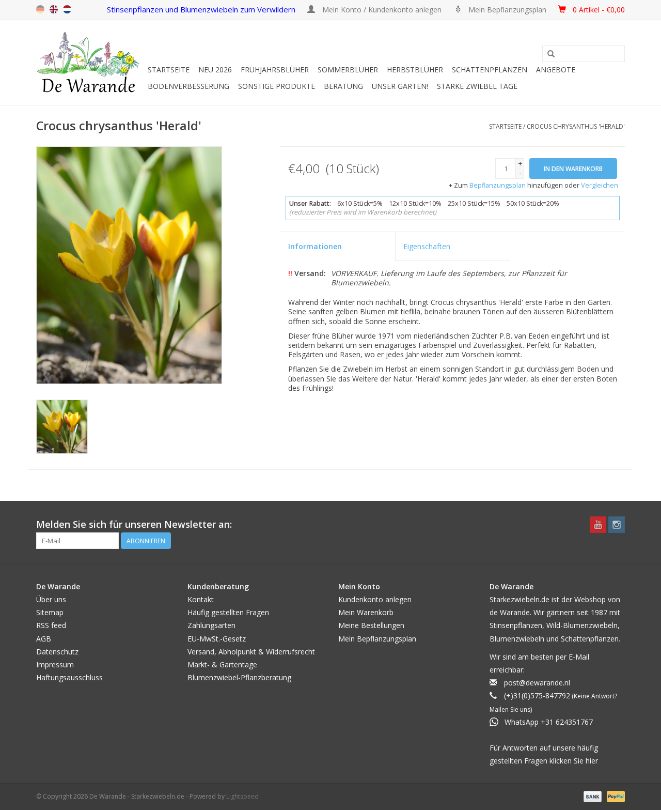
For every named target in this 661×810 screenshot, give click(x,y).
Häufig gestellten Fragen (228, 612)
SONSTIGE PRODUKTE (276, 86)
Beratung (343, 86)
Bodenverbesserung (188, 86)
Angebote (555, 69)
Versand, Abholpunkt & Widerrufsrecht (251, 651)
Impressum (55, 664)
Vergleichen (599, 185)
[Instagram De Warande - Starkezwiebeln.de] (616, 524)
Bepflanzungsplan (497, 185)
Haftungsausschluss (69, 677)
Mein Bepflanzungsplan (377, 639)
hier (592, 761)
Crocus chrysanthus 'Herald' (576, 126)
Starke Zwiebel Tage (477, 86)
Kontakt (200, 599)
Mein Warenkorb (366, 612)
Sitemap (50, 612)
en (54, 9)
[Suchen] (551, 54)
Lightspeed (242, 796)
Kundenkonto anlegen (375, 599)
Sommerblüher (348, 69)
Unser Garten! (400, 86)
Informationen (315, 246)
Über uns (51, 599)
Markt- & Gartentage (222, 664)
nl (67, 9)
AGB (43, 639)
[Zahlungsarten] (591, 795)
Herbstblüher (415, 69)
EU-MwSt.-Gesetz (216, 639)
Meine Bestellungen (371, 625)
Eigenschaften (426, 246)
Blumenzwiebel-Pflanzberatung (239, 677)
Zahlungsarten (211, 625)
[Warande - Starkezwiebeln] (90, 62)
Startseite (169, 69)
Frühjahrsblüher (275, 69)
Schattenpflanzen (489, 69)
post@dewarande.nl (537, 682)
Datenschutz (57, 651)
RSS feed (51, 625)
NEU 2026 (215, 69)
